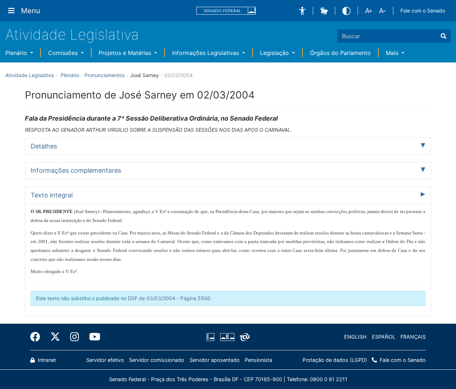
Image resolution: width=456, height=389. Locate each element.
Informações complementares (76, 170)
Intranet (46, 360)
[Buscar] (443, 36)
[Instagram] (74, 336)
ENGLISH (355, 337)
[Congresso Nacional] (227, 337)
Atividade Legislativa (72, 34)
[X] (55, 336)
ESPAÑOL (383, 337)
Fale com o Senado (422, 10)
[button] (302, 11)
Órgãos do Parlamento (340, 52)
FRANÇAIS (413, 337)
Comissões (63, 52)
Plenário (17, 52)
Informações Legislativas (206, 52)
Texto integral (52, 195)
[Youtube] (92, 336)
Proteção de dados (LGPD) (334, 360)
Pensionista (258, 360)
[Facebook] (37, 336)
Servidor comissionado (156, 360)
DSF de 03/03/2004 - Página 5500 (169, 298)
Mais (393, 52)
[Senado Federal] (226, 11)
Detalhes (44, 146)
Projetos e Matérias (126, 52)
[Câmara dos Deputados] (211, 337)
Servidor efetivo (105, 360)
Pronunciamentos (104, 75)
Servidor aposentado (215, 360)
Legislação (275, 52)
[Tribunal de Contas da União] (243, 337)
